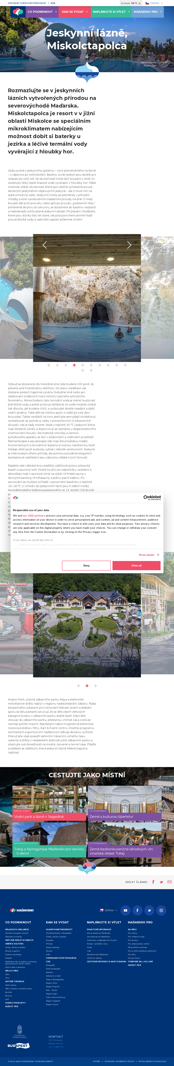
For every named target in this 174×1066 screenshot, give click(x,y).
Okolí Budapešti (53, 969)
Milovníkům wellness (137, 947)
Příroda (49, 944)
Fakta (89, 947)
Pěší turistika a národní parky (18, 989)
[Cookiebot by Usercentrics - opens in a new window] (146, 497)
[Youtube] (125, 910)
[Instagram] (161, 910)
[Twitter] (149, 910)
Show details (146, 554)
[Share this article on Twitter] (159, 882)
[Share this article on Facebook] (152, 882)
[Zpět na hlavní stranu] (18, 12)
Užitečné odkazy (94, 958)
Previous (44, 244)
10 (125, 365)
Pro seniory (133, 940)
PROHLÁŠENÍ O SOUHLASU (152, 1061)
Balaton (49, 972)
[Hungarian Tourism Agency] (20, 1032)
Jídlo (7, 974)
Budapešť (50, 965)
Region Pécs (51, 983)
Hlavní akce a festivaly (15, 967)
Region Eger (51, 994)
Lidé (89, 951)
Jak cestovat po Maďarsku (98, 937)
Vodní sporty (10, 985)
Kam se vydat (73, 11)
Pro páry (131, 954)
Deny (86, 565)
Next (129, 244)
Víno (7, 978)
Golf (7, 999)
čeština (154, 3)
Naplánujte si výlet (109, 11)
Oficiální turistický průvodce (27, 3)
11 (82, 370)
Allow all (136, 565)
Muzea (49, 951)
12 (91, 370)
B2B (53, 3)
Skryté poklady (52, 947)
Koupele (50, 940)
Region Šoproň (52, 986)
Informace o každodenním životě (101, 940)
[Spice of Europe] (20, 1046)
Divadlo (8, 958)
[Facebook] (137, 910)
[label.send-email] (167, 882)
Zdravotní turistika (13, 937)
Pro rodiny (132, 933)
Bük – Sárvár (51, 990)
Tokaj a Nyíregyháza (55, 979)
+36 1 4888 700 (56, 1047)
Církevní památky (13, 954)
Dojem (96, 1061)
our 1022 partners (34, 515)
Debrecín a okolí (53, 976)
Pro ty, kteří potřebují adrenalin (142, 951)
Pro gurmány (134, 958)
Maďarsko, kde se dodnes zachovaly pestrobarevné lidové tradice (21, 963)
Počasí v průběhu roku (97, 944)
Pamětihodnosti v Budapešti (59, 933)
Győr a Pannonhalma (55, 997)
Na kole (8, 992)
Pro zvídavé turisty (136, 937)
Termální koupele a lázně (16, 933)
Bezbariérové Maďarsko (97, 954)
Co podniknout (40, 11)
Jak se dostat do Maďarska (98, 933)
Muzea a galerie (12, 951)
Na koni (8, 996)
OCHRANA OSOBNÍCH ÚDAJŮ (119, 1061)
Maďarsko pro (146, 11)
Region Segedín (53, 1001)
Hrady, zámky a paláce (15, 947)
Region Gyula (52, 1004)
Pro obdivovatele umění (139, 944)
